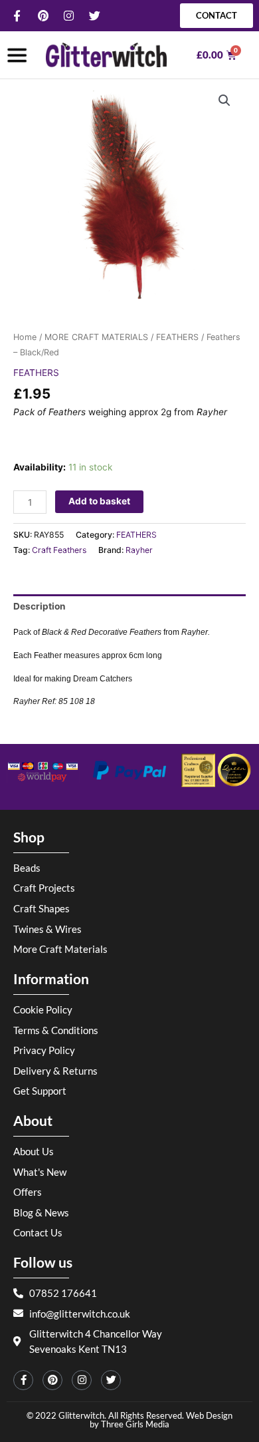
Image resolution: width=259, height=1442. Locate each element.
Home (25, 337)
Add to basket (99, 501)
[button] (224, 100)
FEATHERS (177, 337)
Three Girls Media (135, 1424)
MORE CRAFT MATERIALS (96, 337)
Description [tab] (39, 606)
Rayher (139, 550)
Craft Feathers (59, 550)
